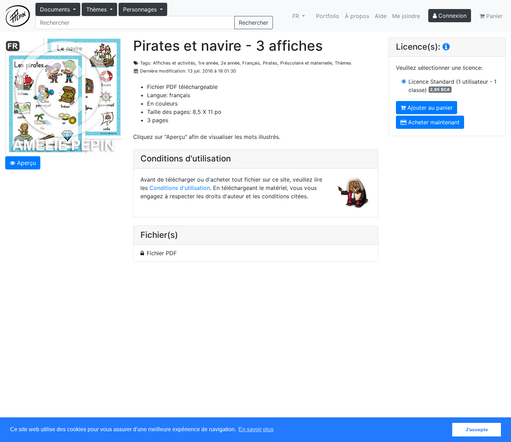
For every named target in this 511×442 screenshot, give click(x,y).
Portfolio (327, 15)
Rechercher (253, 22)
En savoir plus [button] (256, 429)
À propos (357, 15)
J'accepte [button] (476, 429)
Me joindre (406, 15)
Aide (381, 15)
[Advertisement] (255, 343)
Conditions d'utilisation (179, 187)
